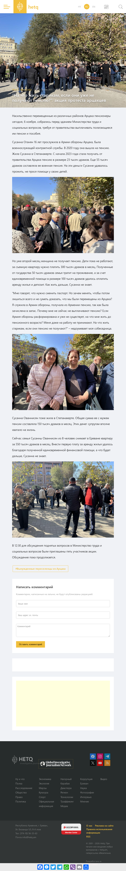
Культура (43, 792)
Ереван (84, 783)
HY (79, 6)
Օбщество (21, 792)
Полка (18, 783)
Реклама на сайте (104, 825)
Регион (64, 792)
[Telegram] (59, 867)
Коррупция (86, 779)
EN (93, 6)
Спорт (42, 797)
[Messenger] (46, 867)
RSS (88, 836)
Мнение (84, 801)
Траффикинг (67, 801)
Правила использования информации (99, 831)
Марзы (43, 788)
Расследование (23, 788)
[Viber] (73, 867)
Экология (44, 783)
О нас (89, 825)
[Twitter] (53, 867)
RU (86, 6)
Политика (20, 801)
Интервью (86, 797)
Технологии (67, 797)
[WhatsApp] (66, 867)
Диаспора (66, 788)
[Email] (79, 867)
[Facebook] (40, 867)
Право (19, 797)
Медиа (64, 806)
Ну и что (20, 779)
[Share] (86, 867)
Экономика (45, 779)
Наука (83, 788)
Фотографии (87, 792)
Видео (103, 779)
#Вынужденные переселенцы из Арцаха (40, 568)
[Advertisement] (63, 703)
